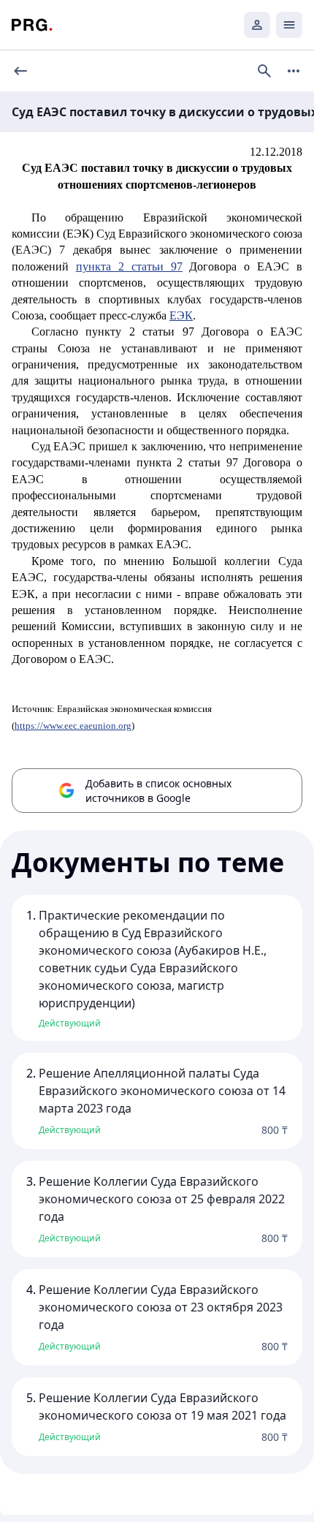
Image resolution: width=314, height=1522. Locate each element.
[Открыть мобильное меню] (289, 25)
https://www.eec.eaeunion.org (73, 725)
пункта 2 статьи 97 (129, 266)
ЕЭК (181, 315)
